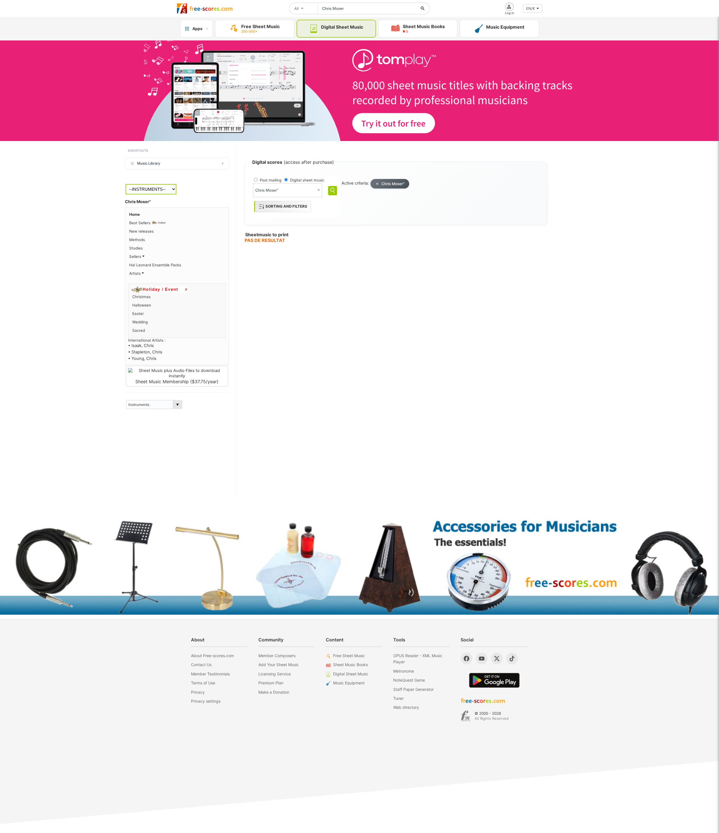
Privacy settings (205, 701)
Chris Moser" (392, 183)
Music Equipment (349, 682)
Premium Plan (270, 682)
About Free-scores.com (212, 655)
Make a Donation (273, 692)
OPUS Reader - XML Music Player (417, 658)
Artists (135, 273)
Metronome (403, 671)
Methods (137, 239)
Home (134, 214)
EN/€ (530, 8)
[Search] (332, 190)
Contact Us (201, 664)
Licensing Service (274, 673)
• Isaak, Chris (141, 345)
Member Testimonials (210, 673)
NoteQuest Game (409, 680)
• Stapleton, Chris (145, 352)
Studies (136, 248)
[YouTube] (482, 658)
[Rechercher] (422, 8)
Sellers (135, 256)
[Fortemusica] (465, 716)
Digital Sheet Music (350, 673)
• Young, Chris (142, 358)
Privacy (198, 692)
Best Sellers (140, 223)
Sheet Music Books (350, 664)
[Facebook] (466, 658)
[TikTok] (512, 658)
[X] (497, 658)
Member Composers (276, 655)
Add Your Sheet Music (278, 664)
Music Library (148, 163)
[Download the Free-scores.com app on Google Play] (494, 680)
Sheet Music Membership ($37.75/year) (177, 381)
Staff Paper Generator (413, 689)
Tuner (398, 698)
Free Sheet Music (349, 655)
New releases (141, 231)
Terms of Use (203, 682)
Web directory (406, 707)
